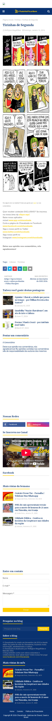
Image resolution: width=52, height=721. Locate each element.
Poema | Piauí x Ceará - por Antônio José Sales (32, 323)
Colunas (12, 262)
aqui (34, 203)
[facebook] (14, 424)
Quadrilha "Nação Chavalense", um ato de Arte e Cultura (31, 312)
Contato (20, 711)
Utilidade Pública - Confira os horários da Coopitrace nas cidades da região (32, 521)
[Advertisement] (27, 254)
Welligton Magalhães (13, 30)
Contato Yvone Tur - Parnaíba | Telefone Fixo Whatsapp (29, 494)
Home (12, 711)
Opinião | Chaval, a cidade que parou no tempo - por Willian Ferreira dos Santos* (32, 300)
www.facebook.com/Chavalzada (16, 657)
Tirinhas (17, 20)
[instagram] (38, 424)
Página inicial (8, 20)
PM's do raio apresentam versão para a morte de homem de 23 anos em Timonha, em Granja (31, 507)
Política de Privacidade (34, 711)
